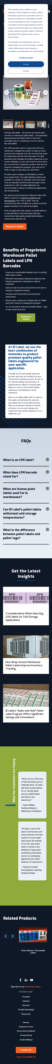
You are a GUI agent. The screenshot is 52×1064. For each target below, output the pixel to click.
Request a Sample (26, 317)
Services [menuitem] (26, 1005)
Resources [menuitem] (26, 1014)
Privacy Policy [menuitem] (26, 1035)
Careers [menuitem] (26, 1022)
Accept (26, 64)
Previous (5, 936)
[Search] (48, 11)
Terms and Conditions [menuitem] (26, 1031)
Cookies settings (26, 57)
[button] (26, 460)
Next (12, 936)
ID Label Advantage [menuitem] (26, 1010)
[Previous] (6, 92)
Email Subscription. (33, 987)
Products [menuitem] (26, 997)
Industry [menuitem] (26, 1001)
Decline (26, 71)
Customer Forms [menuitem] (26, 1027)
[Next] (45, 92)
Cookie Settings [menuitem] (26, 1040)
